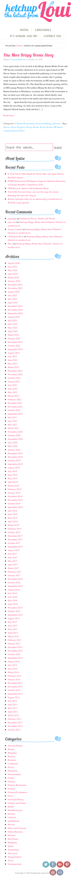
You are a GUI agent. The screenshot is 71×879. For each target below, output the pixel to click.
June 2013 (12, 704)
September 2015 (15, 614)
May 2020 (12, 446)
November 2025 (15, 288)
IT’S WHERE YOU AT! (23, 36)
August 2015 (14, 618)
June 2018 (12, 514)
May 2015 (12, 629)
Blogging (12, 752)
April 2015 (13, 632)
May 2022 (12, 392)
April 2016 (13, 604)
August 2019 (14, 467)
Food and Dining (44, 123)
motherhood (13, 820)
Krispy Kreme (32, 127)
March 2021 (13, 428)
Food (10, 795)
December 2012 (15, 722)
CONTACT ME (52, 36)
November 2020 (15, 431)
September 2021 (15, 413)
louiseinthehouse (19, 59)
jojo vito (12, 222)
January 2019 (14, 492)
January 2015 (14, 643)
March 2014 (13, 672)
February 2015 (14, 639)
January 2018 (14, 532)
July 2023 (12, 356)
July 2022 (12, 385)
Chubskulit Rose (15, 236)
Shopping (12, 842)
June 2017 (12, 557)
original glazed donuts (14, 130)
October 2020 (14, 435)
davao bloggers (18, 127)
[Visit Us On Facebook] (52, 867)
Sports (11, 846)
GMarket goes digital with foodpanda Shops (28, 188)
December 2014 (15, 647)
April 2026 (13, 273)
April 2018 (13, 521)
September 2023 (15, 349)
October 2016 (14, 582)
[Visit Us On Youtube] (52, 874)
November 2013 (15, 686)
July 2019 (12, 471)
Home (19, 45)
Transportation (14, 856)
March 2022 (13, 395)
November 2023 (15, 342)
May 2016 (12, 600)
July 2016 (12, 593)
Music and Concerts (17, 828)
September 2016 (15, 586)
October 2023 (14, 345)
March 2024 (13, 334)
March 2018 (13, 525)
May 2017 (12, 560)
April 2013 (13, 711)
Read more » (9, 115)
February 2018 (14, 528)
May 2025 (12, 298)
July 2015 (12, 621)
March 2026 (13, 277)
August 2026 (14, 263)
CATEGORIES (43, 30)
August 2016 (14, 589)
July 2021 (12, 417)
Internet (11, 813)
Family (11, 777)
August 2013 (14, 697)
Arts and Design (15, 745)
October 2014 (14, 654)
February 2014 (14, 675)
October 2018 (14, 503)
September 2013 (15, 693)
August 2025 (14, 291)
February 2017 (14, 571)
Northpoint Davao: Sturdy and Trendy (37, 218)
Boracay (12, 756)
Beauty (11, 749)
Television (13, 853)
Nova (10, 243)
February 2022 (14, 399)
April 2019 (13, 482)
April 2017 (13, 564)
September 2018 (15, 507)
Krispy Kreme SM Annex (51, 127)
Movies (11, 824)
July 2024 (12, 320)
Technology (13, 849)
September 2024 (15, 313)
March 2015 (13, 636)
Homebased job (15, 810)
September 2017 (15, 546)
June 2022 (12, 388)
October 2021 (14, 410)
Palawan (12, 835)
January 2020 (14, 449)
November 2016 (15, 578)
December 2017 (15, 535)
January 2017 (14, 575)
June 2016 (12, 596)
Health (11, 806)
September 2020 (15, 438)
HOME (24, 30)
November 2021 (15, 406)
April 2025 (13, 302)
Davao (6, 127)
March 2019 (13, 485)
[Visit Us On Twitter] (45, 867)
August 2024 (14, 316)
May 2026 (12, 270)
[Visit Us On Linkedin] (59, 874)
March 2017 (13, 568)
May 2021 (12, 424)
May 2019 (12, 478)
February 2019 (14, 489)
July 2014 (12, 665)
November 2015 (15, 607)
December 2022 (15, 370)
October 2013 (14, 690)
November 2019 (15, 456)
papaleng (12, 218)
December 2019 (15, 453)
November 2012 (15, 726)
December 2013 (15, 683)
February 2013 (14, 718)
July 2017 (12, 553)
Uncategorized (14, 863)
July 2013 (12, 700)
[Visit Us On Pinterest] (66, 867)
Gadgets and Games (17, 802)
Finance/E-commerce (17, 792)
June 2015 (12, 625)
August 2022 (14, 381)
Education (12, 770)
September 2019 (15, 464)
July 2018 (12, 510)
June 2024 (12, 324)
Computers (13, 763)
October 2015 (14, 611)
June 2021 (12, 420)
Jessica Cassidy (15, 229)
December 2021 (15, 403)
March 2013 (13, 715)
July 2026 (12, 266)
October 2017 (14, 543)
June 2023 (12, 359)
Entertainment (14, 774)
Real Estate (13, 838)
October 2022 (14, 377)
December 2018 (15, 496)
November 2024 (15, 309)
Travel (11, 860)
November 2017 (15, 539)
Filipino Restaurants (24, 123)
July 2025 (12, 295)
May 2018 (12, 517)
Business (12, 759)
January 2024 (14, 338)
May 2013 (12, 708)
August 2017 (14, 550)
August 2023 (14, 352)
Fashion (11, 781)
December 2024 (15, 306)
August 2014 (14, 661)
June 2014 (12, 668)
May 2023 (12, 363)
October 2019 (14, 460)
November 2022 (15, 374)
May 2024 (12, 327)
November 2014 (15, 650)
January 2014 (14, 679)
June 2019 (12, 474)
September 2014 (15, 657)
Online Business (15, 831)
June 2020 (12, 442)
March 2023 (13, 367)
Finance (11, 788)
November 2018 (15, 499)
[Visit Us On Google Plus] (59, 867)
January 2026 (14, 281)
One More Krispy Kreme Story (28, 55)
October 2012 (14, 729)
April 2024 (13, 331)
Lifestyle (56, 123)
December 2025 (15, 284)
